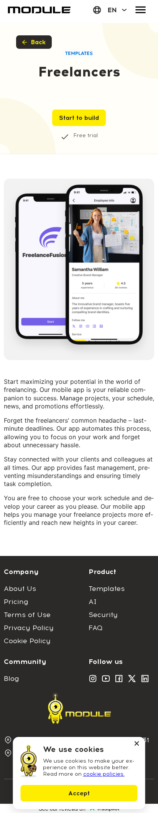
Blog (11, 678)
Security (103, 615)
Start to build (79, 117)
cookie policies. (104, 774)
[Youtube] (106, 678)
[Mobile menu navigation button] (140, 10)
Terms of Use (27, 615)
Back (38, 42)
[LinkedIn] (145, 678)
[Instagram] (93, 678)
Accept (79, 793)
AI (93, 601)
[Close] (137, 744)
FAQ (96, 628)
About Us (20, 588)
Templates (107, 588)
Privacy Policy (29, 628)
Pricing (16, 601)
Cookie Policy (27, 641)
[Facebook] (119, 678)
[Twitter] (132, 678)
